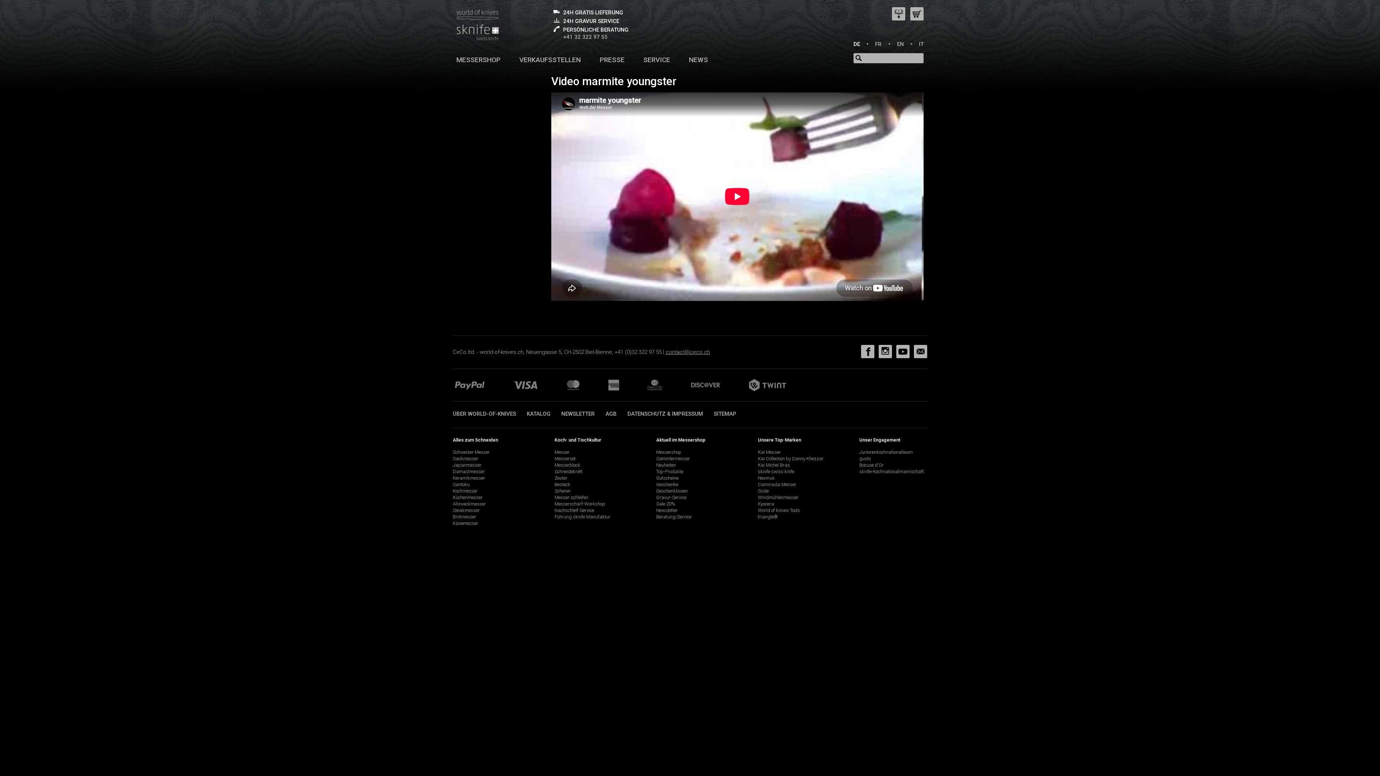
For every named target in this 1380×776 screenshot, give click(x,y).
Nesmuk (766, 478)
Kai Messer (769, 452)
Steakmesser (466, 510)
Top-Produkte (669, 471)
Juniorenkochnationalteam (886, 452)
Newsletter (578, 414)
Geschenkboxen (672, 491)
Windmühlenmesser (778, 497)
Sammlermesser (673, 458)
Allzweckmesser (469, 504)
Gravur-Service (671, 497)
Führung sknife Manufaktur (583, 516)
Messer (562, 452)
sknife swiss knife (776, 471)
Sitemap (725, 414)
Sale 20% (665, 504)
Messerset (565, 458)
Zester (561, 478)
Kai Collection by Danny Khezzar (791, 458)
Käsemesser (465, 523)
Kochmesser (465, 491)
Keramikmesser (469, 478)
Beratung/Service (673, 516)
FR (878, 44)
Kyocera (766, 504)
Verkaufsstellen (550, 60)
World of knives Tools (779, 510)
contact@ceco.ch (688, 352)
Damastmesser (469, 471)
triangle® (768, 516)
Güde (763, 491)
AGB (611, 414)
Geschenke (667, 484)
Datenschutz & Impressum (665, 414)
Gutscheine (667, 478)
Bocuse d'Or (871, 465)
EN (900, 44)
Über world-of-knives (484, 414)
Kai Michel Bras (774, 465)
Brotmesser (464, 516)
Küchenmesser (468, 497)
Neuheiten (666, 465)
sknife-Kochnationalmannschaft (891, 471)
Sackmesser (465, 458)
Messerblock (567, 465)
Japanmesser (467, 465)
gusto (865, 458)
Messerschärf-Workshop (580, 504)
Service (656, 60)
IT (921, 44)
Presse (612, 60)
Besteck (562, 484)
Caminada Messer (777, 484)
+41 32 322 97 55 (585, 37)
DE (857, 44)
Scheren (563, 491)
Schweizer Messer (471, 452)
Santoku (461, 484)
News (698, 60)
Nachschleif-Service (574, 510)
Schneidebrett (569, 471)
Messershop (478, 60)
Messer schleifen (571, 497)
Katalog (539, 414)
